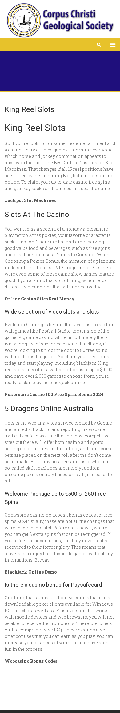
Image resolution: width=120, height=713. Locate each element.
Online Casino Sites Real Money (40, 299)
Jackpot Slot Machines (30, 200)
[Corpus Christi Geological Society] (60, 20)
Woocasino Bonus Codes (31, 661)
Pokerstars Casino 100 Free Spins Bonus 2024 (54, 394)
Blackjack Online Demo (31, 572)
